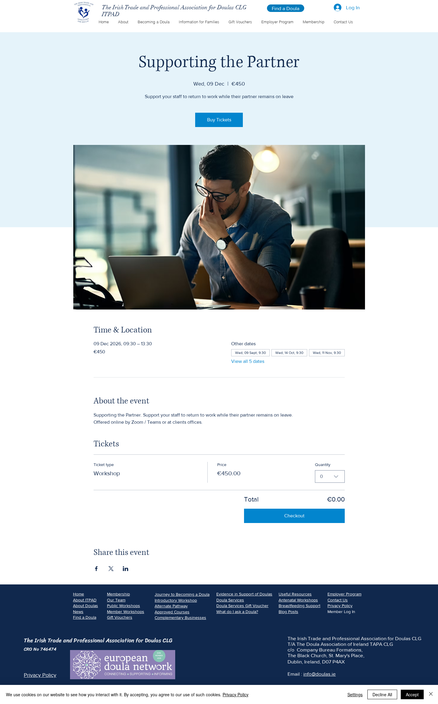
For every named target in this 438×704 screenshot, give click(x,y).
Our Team (116, 600)
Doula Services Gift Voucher (242, 605)
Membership (118, 594)
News (78, 611)
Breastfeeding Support (299, 605)
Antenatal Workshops (298, 600)
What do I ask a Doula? (237, 611)
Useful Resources (295, 594)
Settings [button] (355, 694)
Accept (412, 694)
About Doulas (85, 605)
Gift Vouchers (119, 617)
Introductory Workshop (176, 600)
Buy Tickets (219, 119)
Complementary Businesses (180, 617)
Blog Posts (288, 611)
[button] (123, 21)
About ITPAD (85, 600)
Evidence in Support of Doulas (244, 594)
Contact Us (337, 600)
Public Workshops (123, 605)
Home (78, 594)
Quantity (322, 464)
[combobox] (330, 476)
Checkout (294, 515)
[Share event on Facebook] (96, 568)
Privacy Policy (339, 605)
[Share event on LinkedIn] (125, 568)
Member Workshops (125, 611)
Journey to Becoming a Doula (182, 594)
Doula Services (230, 600)
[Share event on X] (111, 568)
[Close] (430, 694)
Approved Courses (172, 611)
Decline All (382, 694)
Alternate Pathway (171, 606)
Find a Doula (84, 617)
